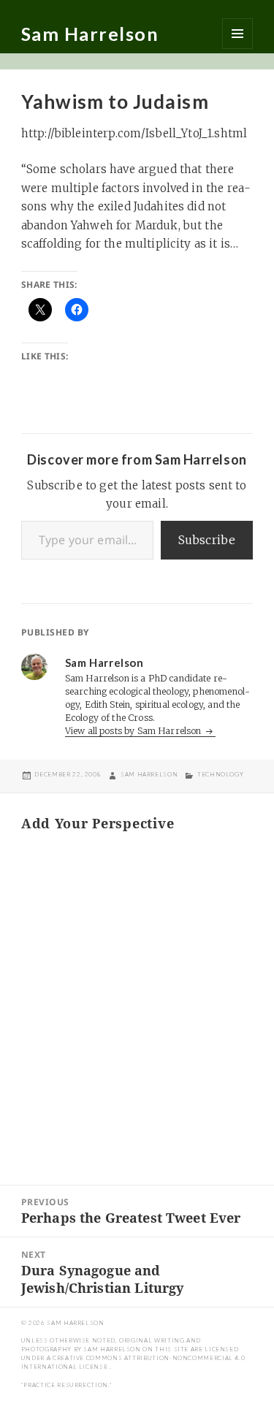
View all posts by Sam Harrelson (134, 730)
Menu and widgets (237, 33)
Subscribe (206, 539)
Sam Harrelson (90, 34)
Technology (220, 774)
